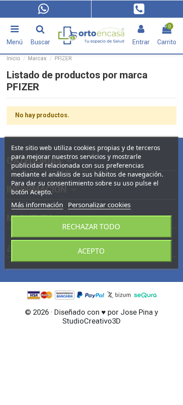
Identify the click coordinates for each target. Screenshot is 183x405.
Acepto (91, 251)
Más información (37, 204)
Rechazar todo (91, 226)
